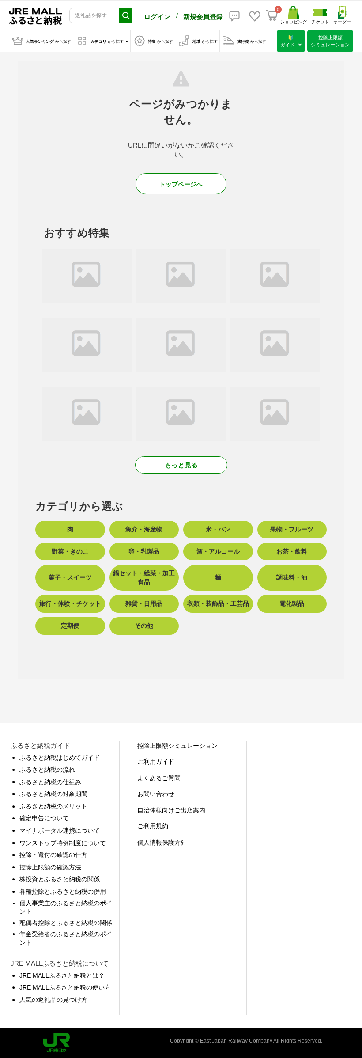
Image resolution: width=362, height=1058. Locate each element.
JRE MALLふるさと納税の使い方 (65, 987)
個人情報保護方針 (162, 842)
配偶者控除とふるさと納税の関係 (65, 922)
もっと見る (181, 465)
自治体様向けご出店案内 (171, 810)
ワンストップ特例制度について (62, 842)
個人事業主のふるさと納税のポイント (65, 907)
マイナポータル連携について (59, 830)
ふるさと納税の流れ (47, 769)
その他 (144, 625)
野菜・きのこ (70, 551)
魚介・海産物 (143, 529)
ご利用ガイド (155, 761)
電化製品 (291, 603)
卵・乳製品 (143, 551)
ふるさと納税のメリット (53, 806)
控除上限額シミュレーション (177, 745)
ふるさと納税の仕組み (50, 781)
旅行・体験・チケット (70, 603)
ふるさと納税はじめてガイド (59, 757)
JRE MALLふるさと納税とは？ (62, 975)
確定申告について (44, 818)
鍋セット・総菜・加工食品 (144, 577)
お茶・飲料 (291, 551)
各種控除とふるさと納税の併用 (62, 891)
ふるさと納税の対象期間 (53, 793)
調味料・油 (291, 577)
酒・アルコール (218, 551)
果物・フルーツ (291, 529)
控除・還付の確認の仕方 (53, 854)
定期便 (70, 625)
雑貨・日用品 (143, 603)
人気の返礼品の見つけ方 (53, 999)
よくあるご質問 (159, 777)
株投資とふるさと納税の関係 (59, 879)
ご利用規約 (152, 826)
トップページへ (181, 184)
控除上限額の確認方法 (50, 867)
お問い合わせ (155, 793)
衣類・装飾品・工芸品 (218, 603)
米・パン (218, 529)
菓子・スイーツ (70, 577)
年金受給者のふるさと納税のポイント (65, 938)
